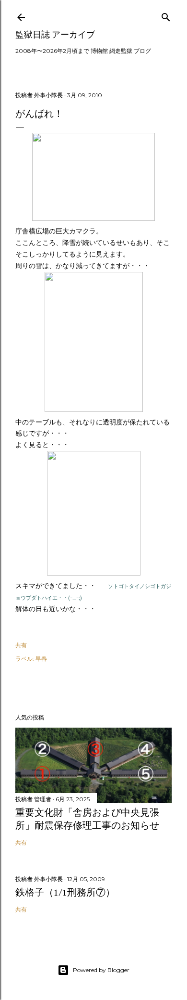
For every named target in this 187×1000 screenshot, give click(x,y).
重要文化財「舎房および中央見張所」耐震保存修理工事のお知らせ (87, 819)
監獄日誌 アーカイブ (55, 34)
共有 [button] (21, 645)
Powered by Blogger (101, 970)
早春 (41, 658)
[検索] (166, 15)
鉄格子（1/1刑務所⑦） (65, 892)
